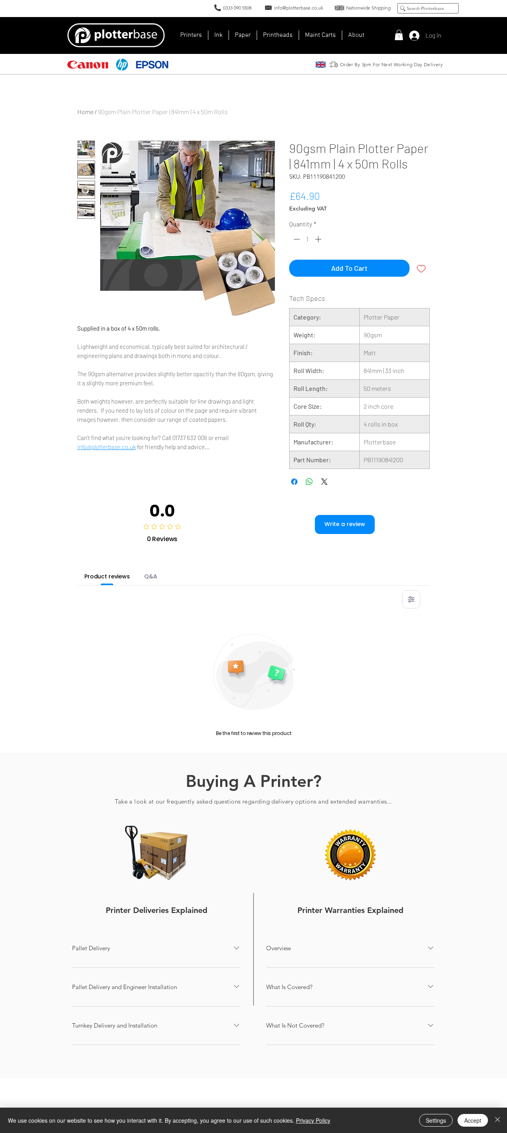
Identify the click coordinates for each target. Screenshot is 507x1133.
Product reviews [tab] (107, 576)
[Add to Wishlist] (421, 268)
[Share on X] (324, 481)
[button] (356, 35)
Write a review (344, 524)
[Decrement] (295, 239)
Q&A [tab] (150, 576)
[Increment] (318, 239)
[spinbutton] (307, 239)
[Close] (497, 1120)
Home (85, 111)
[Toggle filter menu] (411, 599)
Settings (436, 1120)
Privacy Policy (313, 1120)
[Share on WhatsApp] (309, 481)
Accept (472, 1120)
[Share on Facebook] (294, 481)
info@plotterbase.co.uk (106, 446)
